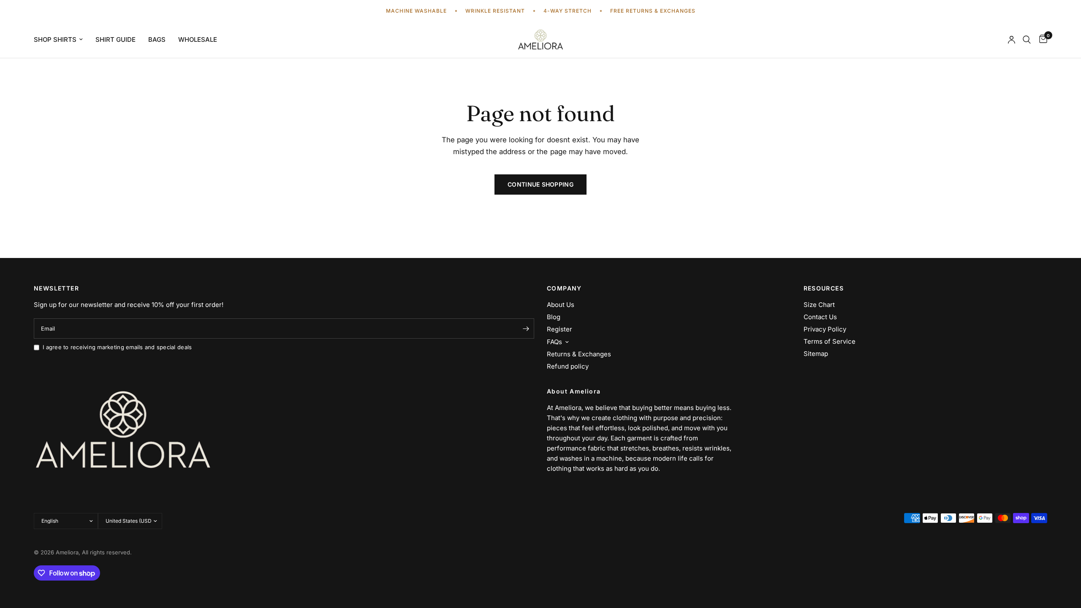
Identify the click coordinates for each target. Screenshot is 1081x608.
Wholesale (197, 39)
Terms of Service (830, 341)
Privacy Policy (825, 329)
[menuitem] (61, 39)
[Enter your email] (525, 328)
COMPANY (564, 288)
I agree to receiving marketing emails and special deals (117, 347)
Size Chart (819, 305)
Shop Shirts (55, 39)
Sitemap (816, 354)
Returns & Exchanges (579, 354)
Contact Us (820, 317)
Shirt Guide (115, 39)
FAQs (554, 342)
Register (559, 329)
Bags (157, 39)
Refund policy (568, 366)
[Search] (1027, 39)
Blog (553, 317)
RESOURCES (824, 288)
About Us (560, 305)
